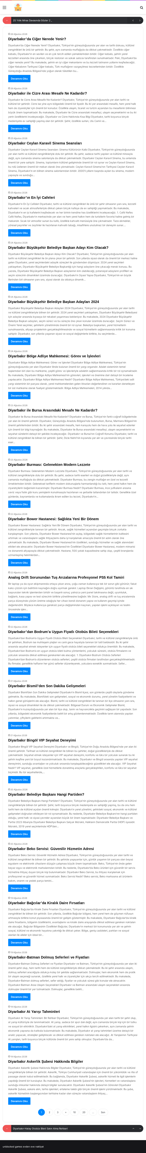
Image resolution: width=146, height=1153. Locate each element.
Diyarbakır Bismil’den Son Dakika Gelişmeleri (47, 686)
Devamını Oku (19, 78)
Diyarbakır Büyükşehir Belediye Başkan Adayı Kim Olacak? (58, 248)
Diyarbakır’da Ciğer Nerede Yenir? (37, 39)
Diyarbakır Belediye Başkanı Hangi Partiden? (46, 794)
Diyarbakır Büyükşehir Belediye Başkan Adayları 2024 (53, 302)
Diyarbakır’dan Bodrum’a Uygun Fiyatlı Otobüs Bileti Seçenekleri (63, 632)
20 (83, 1112)
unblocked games (12, 1146)
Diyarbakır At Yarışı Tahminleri (34, 1012)
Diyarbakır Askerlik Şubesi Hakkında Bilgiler (45, 1061)
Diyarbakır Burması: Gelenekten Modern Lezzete (49, 465)
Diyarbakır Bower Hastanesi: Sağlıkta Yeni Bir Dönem (53, 519)
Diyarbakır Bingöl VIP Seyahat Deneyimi (42, 740)
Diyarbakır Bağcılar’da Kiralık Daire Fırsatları (46, 903)
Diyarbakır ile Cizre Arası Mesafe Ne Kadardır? (47, 93)
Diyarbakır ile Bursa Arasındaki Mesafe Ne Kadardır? (52, 410)
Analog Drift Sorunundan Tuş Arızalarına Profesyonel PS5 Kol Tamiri (66, 577)
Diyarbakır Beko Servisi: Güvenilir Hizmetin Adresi (51, 849)
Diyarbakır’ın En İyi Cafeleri (31, 197)
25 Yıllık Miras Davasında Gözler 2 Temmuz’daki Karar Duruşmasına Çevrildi (54, 20)
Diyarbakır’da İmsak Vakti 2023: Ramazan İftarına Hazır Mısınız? (47, 1128)
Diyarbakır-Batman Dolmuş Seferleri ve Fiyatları (48, 957)
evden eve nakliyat (33, 1146)
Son (103, 1112)
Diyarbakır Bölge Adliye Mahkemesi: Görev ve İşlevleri (54, 356)
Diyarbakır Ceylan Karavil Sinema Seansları (45, 143)
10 (74, 1112)
